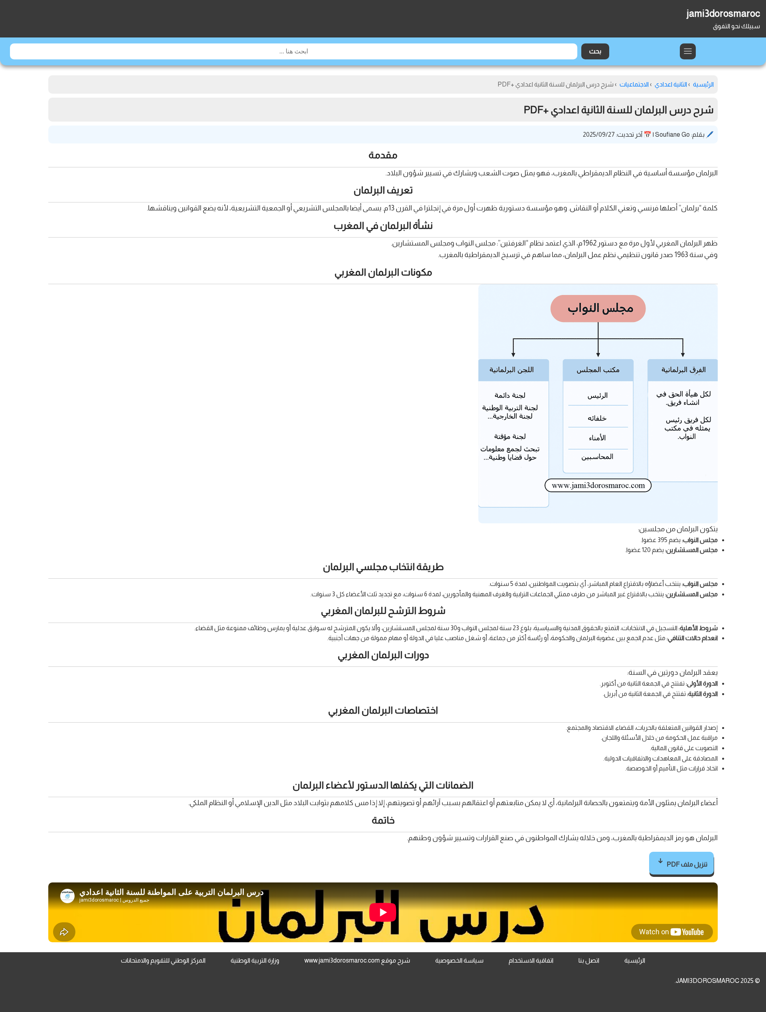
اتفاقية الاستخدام (531, 960)
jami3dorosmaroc (723, 13)
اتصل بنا (588, 960)
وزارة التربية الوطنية (255, 960)
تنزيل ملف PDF (686, 864)
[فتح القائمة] (688, 51)
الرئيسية (634, 960)
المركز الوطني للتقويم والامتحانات (163, 960)
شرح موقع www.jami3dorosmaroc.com (357, 960)
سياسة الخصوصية (459, 960)
